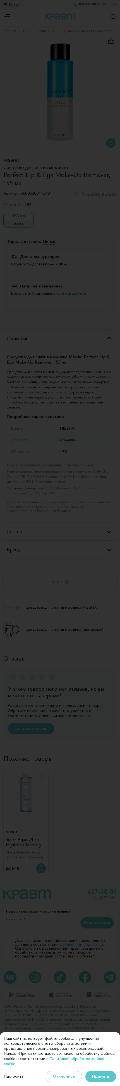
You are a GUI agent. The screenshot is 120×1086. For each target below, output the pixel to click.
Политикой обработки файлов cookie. (54, 1061)
